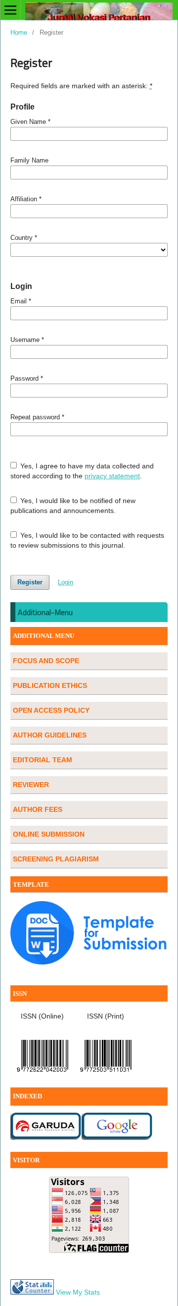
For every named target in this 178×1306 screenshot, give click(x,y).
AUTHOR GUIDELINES (50, 735)
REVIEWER (31, 785)
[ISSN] (42, 1074)
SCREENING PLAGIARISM (56, 859)
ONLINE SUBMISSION (49, 834)
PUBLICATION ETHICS (50, 685)
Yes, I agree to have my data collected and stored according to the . (82, 471)
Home (18, 32)
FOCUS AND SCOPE (46, 661)
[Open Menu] (10, 10)
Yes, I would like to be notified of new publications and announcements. (73, 505)
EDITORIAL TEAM (42, 760)
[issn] (105, 1074)
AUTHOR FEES (37, 809)
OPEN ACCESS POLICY (51, 710)
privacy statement (112, 476)
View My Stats (78, 1292)
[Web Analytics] (32, 1292)
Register (30, 582)
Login (65, 582)
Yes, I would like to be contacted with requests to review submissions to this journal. (87, 540)
